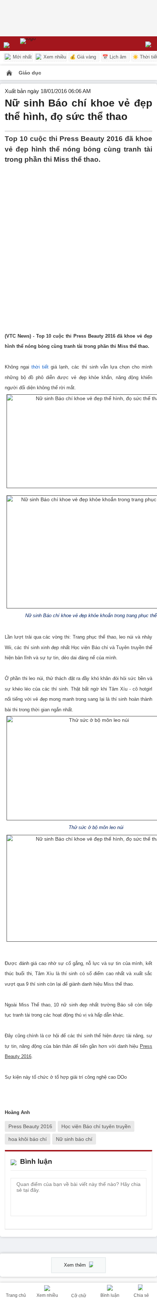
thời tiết (40, 367)
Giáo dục (30, 73)
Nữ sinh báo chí (74, 1139)
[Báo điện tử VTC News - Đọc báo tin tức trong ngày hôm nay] (44, 43)
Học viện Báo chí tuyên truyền (96, 1126)
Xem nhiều (54, 57)
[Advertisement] (78, 243)
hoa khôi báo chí (27, 1139)
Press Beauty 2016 (30, 1126)
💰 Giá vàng (83, 57)
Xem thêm (75, 1265)
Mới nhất (21, 57)
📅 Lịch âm (114, 57)
